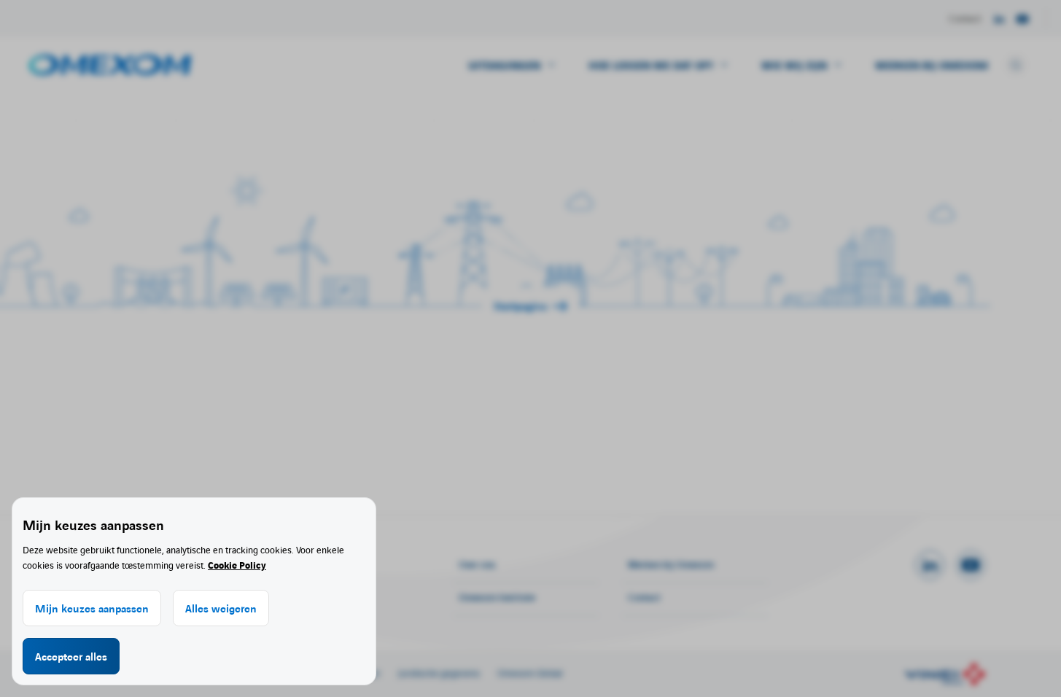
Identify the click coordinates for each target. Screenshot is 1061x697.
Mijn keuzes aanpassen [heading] (93, 524)
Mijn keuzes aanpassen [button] (92, 608)
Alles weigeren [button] (221, 608)
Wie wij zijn (794, 65)
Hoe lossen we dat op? (650, 65)
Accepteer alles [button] (71, 656)
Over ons (477, 564)
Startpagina (520, 305)
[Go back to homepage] (110, 65)
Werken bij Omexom (931, 65)
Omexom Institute (497, 597)
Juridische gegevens (439, 673)
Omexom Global (529, 673)
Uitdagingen (504, 65)
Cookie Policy (237, 564)
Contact (965, 18)
